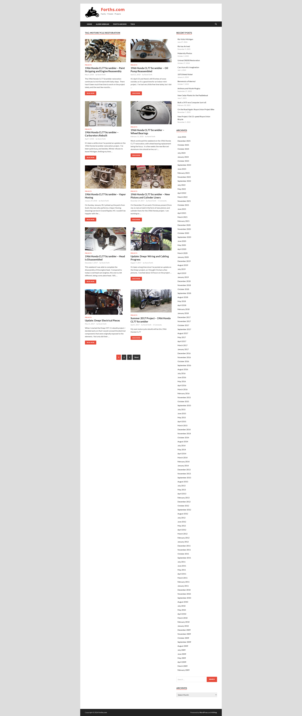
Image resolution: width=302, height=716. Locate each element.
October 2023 (183, 161)
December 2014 (184, 429)
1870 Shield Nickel (185, 74)
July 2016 (181, 373)
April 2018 (182, 305)
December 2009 (184, 630)
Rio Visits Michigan (185, 39)
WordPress (203, 712)
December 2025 (184, 141)
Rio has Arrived (184, 46)
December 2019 (184, 261)
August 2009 (183, 646)
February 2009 (183, 670)
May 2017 (182, 337)
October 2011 (183, 554)
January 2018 (183, 313)
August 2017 (183, 333)
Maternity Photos (185, 53)
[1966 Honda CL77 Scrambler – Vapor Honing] (105, 177)
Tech (132, 24)
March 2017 (182, 345)
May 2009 (182, 658)
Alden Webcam (102, 24)
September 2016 (184, 365)
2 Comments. (157, 325)
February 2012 (183, 538)
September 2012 (184, 509)
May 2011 (182, 570)
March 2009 (182, 666)
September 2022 (184, 181)
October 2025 (183, 145)
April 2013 (182, 493)
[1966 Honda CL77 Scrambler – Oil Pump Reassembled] (151, 50)
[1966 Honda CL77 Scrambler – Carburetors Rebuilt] (105, 114)
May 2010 (182, 610)
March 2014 (182, 457)
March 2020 (182, 253)
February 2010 (183, 622)
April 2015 (182, 421)
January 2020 (183, 257)
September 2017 (184, 329)
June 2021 (182, 209)
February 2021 (183, 221)
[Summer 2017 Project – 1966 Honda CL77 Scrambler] (151, 300)
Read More (89, 92)
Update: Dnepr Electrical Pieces (102, 320)
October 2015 (183, 401)
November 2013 (184, 473)
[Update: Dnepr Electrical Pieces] (105, 302)
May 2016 (182, 381)
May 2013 (182, 489)
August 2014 (183, 441)
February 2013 (183, 497)
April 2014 (182, 453)
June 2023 (182, 169)
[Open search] (216, 24)
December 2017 (184, 317)
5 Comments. (162, 201)
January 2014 (183, 465)
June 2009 (182, 654)
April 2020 (182, 249)
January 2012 (183, 542)
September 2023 (184, 165)
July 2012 (181, 518)
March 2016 (182, 389)
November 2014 (184, 433)
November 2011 (184, 550)
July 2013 (181, 485)
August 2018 (183, 297)
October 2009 (183, 638)
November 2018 (184, 285)
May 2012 (182, 526)
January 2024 (183, 157)
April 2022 (182, 193)
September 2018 (184, 293)
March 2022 (182, 197)
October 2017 (183, 325)
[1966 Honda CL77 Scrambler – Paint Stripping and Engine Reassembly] (105, 50)
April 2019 (182, 273)
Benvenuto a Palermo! (187, 81)
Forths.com (113, 9)
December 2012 (184, 501)
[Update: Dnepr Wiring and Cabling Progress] (151, 238)
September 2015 (184, 405)
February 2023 (183, 173)
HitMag (214, 712)
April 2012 (182, 530)
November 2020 (184, 229)
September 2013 (184, 477)
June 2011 (182, 566)
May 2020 (182, 245)
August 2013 (183, 481)
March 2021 (182, 217)
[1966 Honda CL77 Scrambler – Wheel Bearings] (151, 112)
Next (136, 357)
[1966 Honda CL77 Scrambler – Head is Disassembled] (105, 238)
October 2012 (183, 505)
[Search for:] (196, 679)
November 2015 (184, 397)
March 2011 (182, 578)
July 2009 (181, 650)
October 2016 (183, 361)
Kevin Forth (101, 75)
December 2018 (184, 281)
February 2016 (183, 393)
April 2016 (182, 385)
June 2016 (182, 377)
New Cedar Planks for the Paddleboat (193, 95)
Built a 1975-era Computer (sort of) (192, 102)
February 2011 (183, 582)
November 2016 (184, 357)
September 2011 (184, 558)
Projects (88, 65)
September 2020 (184, 237)
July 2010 (181, 606)
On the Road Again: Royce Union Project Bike (196, 109)
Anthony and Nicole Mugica (189, 88)
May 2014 (182, 449)
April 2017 (182, 341)
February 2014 (183, 461)
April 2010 (182, 614)
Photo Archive (119, 24)
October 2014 (183, 437)
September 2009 (184, 642)
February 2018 (183, 309)
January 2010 (183, 626)
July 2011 (181, 562)
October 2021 (183, 205)
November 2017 (184, 321)
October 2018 (183, 289)
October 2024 (183, 149)
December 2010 (184, 590)
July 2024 (181, 153)
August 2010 (183, 602)
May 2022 (182, 189)
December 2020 (184, 225)
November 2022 (184, 177)
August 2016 (183, 369)
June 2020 (182, 241)
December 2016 (184, 353)
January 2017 (183, 349)
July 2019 (181, 269)
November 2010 (184, 594)
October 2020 (183, 233)
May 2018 (182, 301)
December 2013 (184, 469)
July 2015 (181, 409)
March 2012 (182, 534)
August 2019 (183, 265)
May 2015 (182, 417)
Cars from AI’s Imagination (188, 67)
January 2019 (183, 277)
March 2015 (182, 425)
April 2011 (182, 574)
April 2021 (182, 213)
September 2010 (184, 598)
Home (89, 24)
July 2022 (181, 185)
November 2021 (184, 201)
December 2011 (184, 546)
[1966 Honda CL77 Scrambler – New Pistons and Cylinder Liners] (151, 177)
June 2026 (182, 137)
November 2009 (184, 634)
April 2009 (182, 662)
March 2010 (182, 618)
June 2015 (182, 413)
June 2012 (182, 522)
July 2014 (181, 445)
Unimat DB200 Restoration (189, 60)
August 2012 (183, 514)
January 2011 (183, 586)
